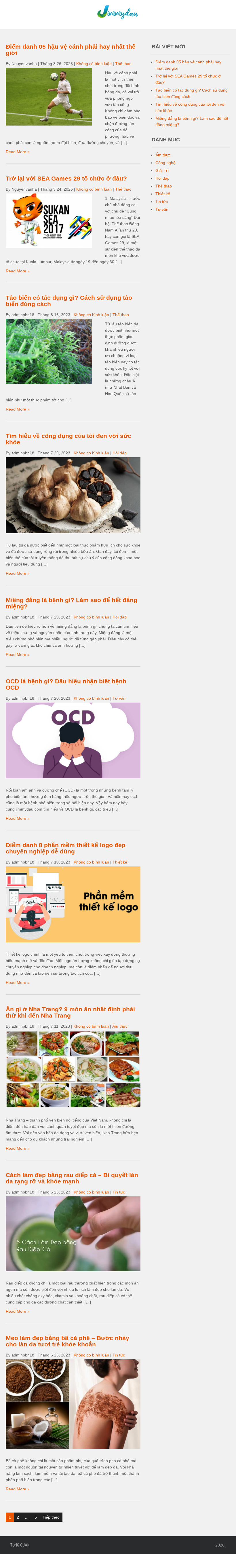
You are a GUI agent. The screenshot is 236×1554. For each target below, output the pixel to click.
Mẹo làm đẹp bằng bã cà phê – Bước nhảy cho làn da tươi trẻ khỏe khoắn (67, 1341)
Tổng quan (20, 1545)
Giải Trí (162, 170)
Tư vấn (119, 698)
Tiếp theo (51, 1517)
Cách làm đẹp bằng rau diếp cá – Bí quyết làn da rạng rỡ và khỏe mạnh (72, 1178)
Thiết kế (120, 862)
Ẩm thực (119, 1026)
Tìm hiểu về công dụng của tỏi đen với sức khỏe (68, 438)
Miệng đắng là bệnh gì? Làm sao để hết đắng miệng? (71, 603)
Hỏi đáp (120, 453)
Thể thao (123, 63)
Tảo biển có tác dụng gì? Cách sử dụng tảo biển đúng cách (69, 300)
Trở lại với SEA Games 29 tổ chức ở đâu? (66, 178)
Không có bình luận (94, 63)
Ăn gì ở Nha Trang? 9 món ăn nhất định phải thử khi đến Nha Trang (70, 1012)
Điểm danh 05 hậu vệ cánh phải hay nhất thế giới (71, 49)
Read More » (18, 151)
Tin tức (119, 1192)
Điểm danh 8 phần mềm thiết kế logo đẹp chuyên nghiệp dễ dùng (65, 848)
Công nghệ (165, 162)
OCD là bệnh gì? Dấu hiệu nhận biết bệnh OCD (66, 684)
